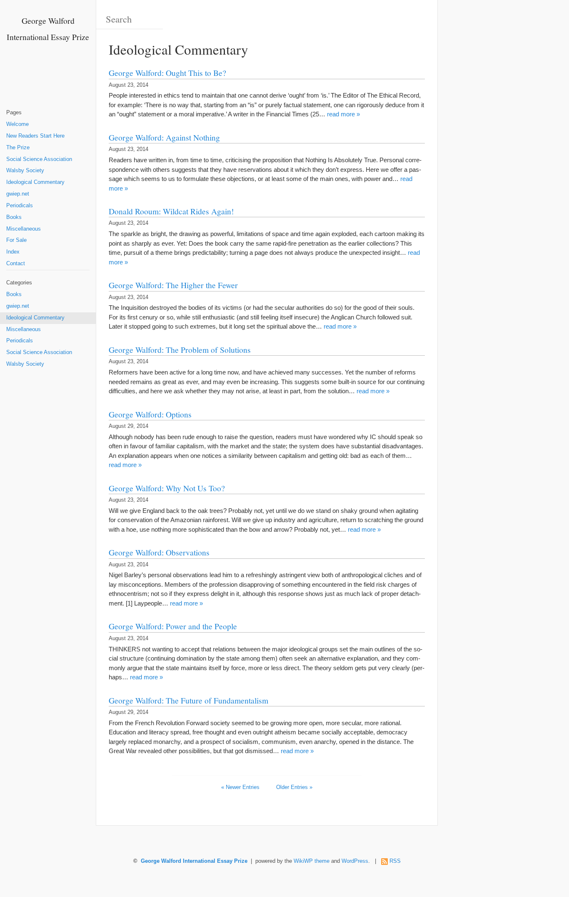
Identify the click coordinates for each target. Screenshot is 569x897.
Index (13, 252)
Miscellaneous (23, 229)
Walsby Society (25, 170)
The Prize (18, 148)
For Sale (16, 240)
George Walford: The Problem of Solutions (180, 349)
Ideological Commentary (35, 182)
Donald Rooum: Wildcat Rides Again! (171, 211)
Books (14, 217)
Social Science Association (39, 159)
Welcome (17, 124)
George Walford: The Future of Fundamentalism (188, 700)
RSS (395, 861)
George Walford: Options (150, 414)
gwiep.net (17, 194)
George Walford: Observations (159, 552)
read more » (343, 114)
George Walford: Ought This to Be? (167, 72)
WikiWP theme (311, 861)
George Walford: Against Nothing (164, 137)
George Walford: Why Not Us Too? (167, 487)
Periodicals (19, 206)
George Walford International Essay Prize (194, 861)
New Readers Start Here (35, 136)
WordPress (355, 861)
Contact (15, 263)
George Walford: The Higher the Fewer (173, 284)
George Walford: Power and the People (173, 626)
